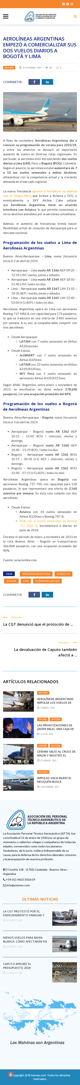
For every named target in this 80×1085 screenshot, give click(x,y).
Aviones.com (38, 1075)
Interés (43, 719)
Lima (26, 581)
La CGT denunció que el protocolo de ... (38, 624)
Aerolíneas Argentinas (36, 573)
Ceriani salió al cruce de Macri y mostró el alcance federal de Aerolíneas (56, 757)
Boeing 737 (63, 573)
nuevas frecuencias (47, 581)
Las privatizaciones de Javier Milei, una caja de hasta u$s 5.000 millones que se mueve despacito (56, 730)
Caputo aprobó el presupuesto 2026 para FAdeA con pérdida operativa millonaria (21, 969)
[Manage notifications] (10, 1074)
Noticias (9, 67)
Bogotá (11, 581)
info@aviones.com (18, 885)
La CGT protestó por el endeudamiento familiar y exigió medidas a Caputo (23, 915)
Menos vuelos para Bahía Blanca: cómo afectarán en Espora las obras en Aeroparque (25, 943)
